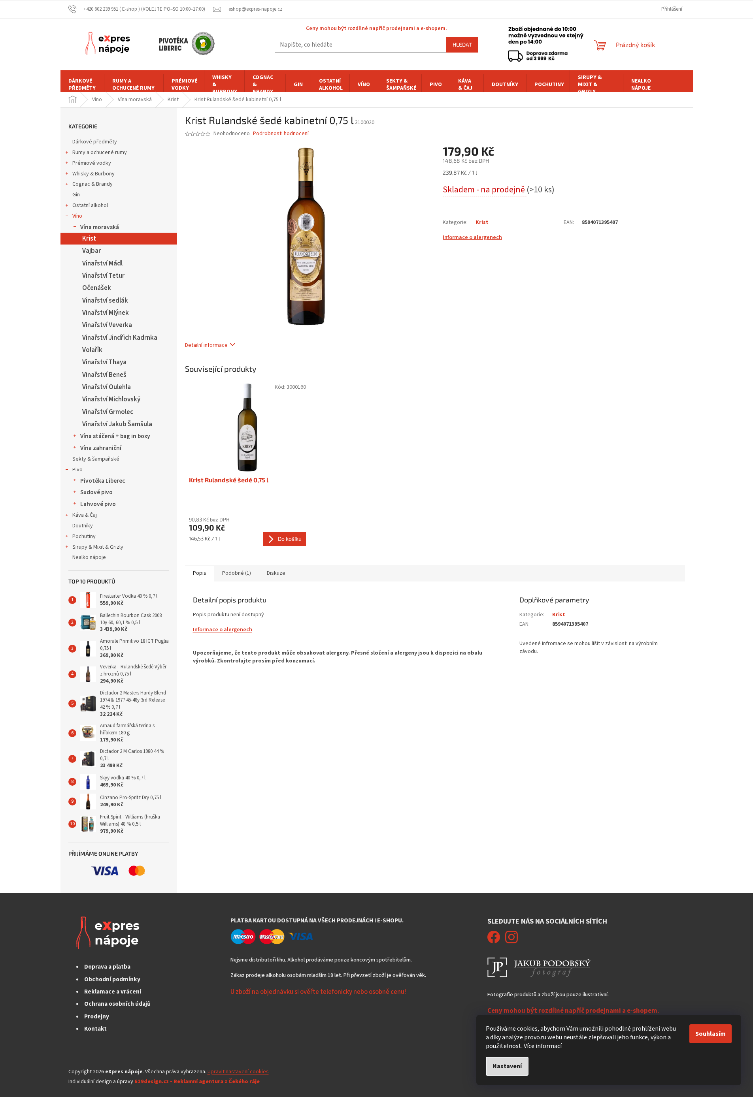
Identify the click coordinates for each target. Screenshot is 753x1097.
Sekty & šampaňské (95, 459)
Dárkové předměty (94, 142)
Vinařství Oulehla (106, 387)
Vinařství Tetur (103, 275)
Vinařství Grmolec (107, 412)
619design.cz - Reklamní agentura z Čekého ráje (197, 1082)
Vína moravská (99, 227)
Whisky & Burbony (93, 174)
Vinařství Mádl (102, 263)
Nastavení (507, 1066)
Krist (89, 238)
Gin (76, 195)
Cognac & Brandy (92, 184)
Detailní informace (206, 345)
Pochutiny (84, 536)
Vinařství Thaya (104, 362)
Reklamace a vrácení (112, 991)
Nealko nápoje (89, 557)
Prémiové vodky (91, 163)
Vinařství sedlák (105, 300)
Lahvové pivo (98, 504)
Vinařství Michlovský (111, 399)
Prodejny (96, 1016)
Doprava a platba (107, 966)
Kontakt (95, 1028)
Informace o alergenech (472, 237)
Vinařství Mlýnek (105, 313)
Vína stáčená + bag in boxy (115, 436)
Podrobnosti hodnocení (281, 133)
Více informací (543, 1046)
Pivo (77, 470)
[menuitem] (82, 84)
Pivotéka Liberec (102, 480)
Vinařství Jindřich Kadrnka (119, 337)
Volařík (92, 350)
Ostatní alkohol (90, 205)
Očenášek (96, 288)
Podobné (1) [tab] (236, 573)
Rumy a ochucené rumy (99, 152)
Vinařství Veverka (107, 325)
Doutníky (82, 526)
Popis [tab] (199, 573)
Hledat (462, 44)
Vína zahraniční (100, 448)
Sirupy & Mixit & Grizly (97, 547)
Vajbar (91, 251)
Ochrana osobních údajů (117, 1003)
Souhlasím (710, 1033)
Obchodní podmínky (112, 979)
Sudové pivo (96, 492)
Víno (77, 216)
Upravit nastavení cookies (238, 1072)
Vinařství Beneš (104, 375)
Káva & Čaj (84, 515)
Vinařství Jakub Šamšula (117, 424)
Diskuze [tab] (276, 573)
